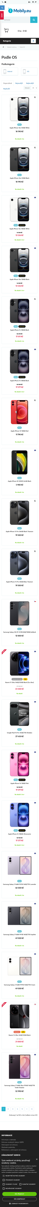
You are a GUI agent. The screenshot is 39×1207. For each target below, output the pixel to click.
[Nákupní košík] (33, 2)
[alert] (19, 1182)
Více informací (32, 1172)
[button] (19, 1203)
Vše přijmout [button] (19, 1194)
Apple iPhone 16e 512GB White (19, 128)
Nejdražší (6, 89)
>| (31, 1109)
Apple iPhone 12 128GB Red (19, 431)
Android (9, 71)
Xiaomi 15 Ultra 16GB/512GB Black (19, 1035)
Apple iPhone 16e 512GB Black (19, 178)
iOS (28, 71)
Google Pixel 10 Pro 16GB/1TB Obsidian (19, 733)
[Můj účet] (29, 2)
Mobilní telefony (12, 47)
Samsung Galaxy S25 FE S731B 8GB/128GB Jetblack (19, 632)
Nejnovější (19, 83)
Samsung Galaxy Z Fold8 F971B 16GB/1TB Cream (19, 985)
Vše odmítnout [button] (19, 1199)
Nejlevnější (30, 83)
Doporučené (7, 83)
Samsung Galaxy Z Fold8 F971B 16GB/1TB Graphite (19, 934)
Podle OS (22, 47)
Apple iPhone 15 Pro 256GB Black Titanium (19, 531)
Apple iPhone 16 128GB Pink (19, 783)
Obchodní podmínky (8, 1147)
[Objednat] (35, 2)
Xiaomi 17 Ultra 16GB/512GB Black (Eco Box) (19, 682)
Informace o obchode (9, 1140)
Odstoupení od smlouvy (10, 1145)
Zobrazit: (27, 88)
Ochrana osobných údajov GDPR (13, 1142)
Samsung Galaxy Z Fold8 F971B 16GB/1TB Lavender (19, 884)
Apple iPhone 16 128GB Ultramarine (19, 834)
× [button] (36, 1159)
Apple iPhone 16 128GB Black (19, 330)
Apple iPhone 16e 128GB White (19, 229)
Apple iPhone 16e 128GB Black (19, 279)
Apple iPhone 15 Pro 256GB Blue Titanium (19, 582)
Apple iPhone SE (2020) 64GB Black (19, 481)
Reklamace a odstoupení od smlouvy (14, 1150)
